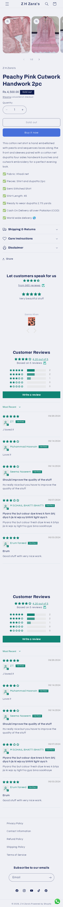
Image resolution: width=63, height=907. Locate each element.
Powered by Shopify (41, 904)
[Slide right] (39, 59)
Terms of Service (16, 855)
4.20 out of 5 (40, 359)
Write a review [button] (31, 394)
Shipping (7, 97)
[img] (31, 280)
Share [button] (9, 259)
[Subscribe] (50, 877)
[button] (7, 4)
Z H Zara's (25, 904)
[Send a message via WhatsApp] (57, 901)
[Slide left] (24, 59)
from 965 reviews (29, 285)
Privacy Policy (15, 823)
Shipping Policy (16, 847)
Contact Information (19, 831)
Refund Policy (15, 839)
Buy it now (31, 132)
